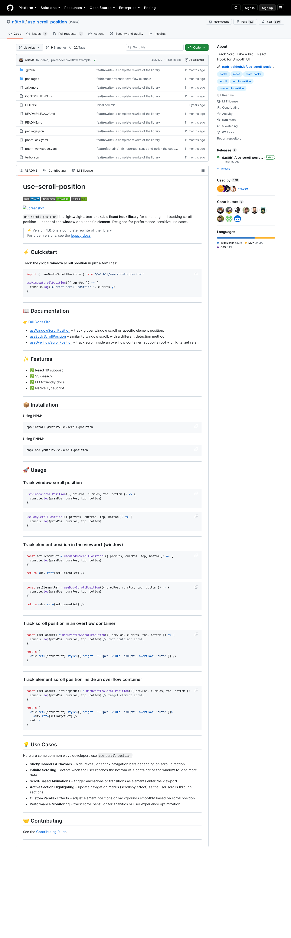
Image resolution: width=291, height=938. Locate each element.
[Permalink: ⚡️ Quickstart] (20, 252)
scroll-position (242, 81)
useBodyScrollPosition (48, 336)
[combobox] (156, 47)
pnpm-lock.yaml (36, 140)
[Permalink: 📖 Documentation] (20, 311)
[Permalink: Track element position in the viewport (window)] (20, 545)
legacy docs (81, 235)
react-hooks (253, 74)
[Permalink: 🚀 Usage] (20, 470)
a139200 (156, 59)
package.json (34, 131)
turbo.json (32, 157)
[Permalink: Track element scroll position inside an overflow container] (20, 680)
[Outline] (203, 170)
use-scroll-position (47, 21)
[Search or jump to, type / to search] (236, 7)
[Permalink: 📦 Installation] (20, 405)
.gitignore (31, 87)
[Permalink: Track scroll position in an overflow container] (20, 624)
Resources (73, 8)
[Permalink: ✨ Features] (20, 359)
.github (30, 70)
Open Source (100, 8)
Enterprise (127, 8)
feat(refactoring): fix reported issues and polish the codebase (139, 148)
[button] (197, 274)
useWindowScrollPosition (50, 330)
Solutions (49, 8)
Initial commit (106, 105)
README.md (33, 122)
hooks (223, 74)
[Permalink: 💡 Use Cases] (20, 744)
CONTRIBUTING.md (39, 96)
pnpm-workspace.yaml (41, 148)
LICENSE (31, 105)
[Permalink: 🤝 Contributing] (20, 821)
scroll (223, 81)
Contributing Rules (51, 832)
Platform (26, 8)
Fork (247, 21)
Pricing (150, 8)
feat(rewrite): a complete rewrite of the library (128, 70)
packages (32, 79)
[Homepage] (10, 7)
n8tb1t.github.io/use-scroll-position (248, 66)
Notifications (221, 21)
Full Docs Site (39, 322)
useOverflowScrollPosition (51, 342)
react (236, 74)
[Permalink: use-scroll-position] (20, 187)
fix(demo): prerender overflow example (63, 60)
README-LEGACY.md (40, 113)
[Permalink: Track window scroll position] (20, 483)
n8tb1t (18, 21)
